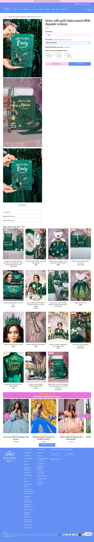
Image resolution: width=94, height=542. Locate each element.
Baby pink (27, 528)
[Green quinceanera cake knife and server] (35, 243)
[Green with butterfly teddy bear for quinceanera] (58, 243)
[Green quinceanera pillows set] (13, 285)
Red (25, 478)
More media (22, 205)
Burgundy (27, 496)
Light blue (27, 472)
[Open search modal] (83, 9)
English (88, 4)
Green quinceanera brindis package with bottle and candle (36, 304)
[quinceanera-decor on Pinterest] (78, 4)
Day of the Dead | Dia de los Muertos (29, 491)
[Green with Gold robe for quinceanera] (13, 367)
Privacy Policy (42, 479)
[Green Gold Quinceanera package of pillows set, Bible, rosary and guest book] (13, 243)
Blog (38, 455)
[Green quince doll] (80, 285)
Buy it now (79, 63)
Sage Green (28, 458)
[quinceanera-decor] (6, 9)
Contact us (41, 463)
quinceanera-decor (19, 534)
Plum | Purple (28, 509)
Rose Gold (27, 452)
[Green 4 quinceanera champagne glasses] (35, 367)
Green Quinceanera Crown (13, 344)
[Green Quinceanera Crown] (13, 327)
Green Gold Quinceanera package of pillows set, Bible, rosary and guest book (13, 263)
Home (5, 16)
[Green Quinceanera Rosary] (35, 327)
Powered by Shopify (8, 536)
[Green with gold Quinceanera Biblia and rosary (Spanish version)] (58, 367)
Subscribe (70, 453)
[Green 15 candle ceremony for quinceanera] (58, 327)
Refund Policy (42, 476)
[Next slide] (87, 416)
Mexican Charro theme (27, 515)
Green (26, 464)
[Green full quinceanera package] (80, 327)
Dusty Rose (28, 525)
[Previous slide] (7, 416)
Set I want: (58, 39)
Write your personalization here (56, 50)
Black (26, 481)
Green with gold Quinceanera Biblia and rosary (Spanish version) (58, 386)
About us (40, 452)
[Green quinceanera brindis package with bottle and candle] (35, 285)
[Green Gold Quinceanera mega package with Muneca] (58, 285)
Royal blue (28, 475)
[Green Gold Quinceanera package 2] (80, 243)
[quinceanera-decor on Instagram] (80, 4)
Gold (25, 461)
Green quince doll (80, 302)
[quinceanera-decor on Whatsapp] (83, 4)
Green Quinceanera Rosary (36, 344)
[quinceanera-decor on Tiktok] (82, 4)
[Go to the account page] (87, 9)
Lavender (27, 455)
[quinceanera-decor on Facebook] (76, 4)
